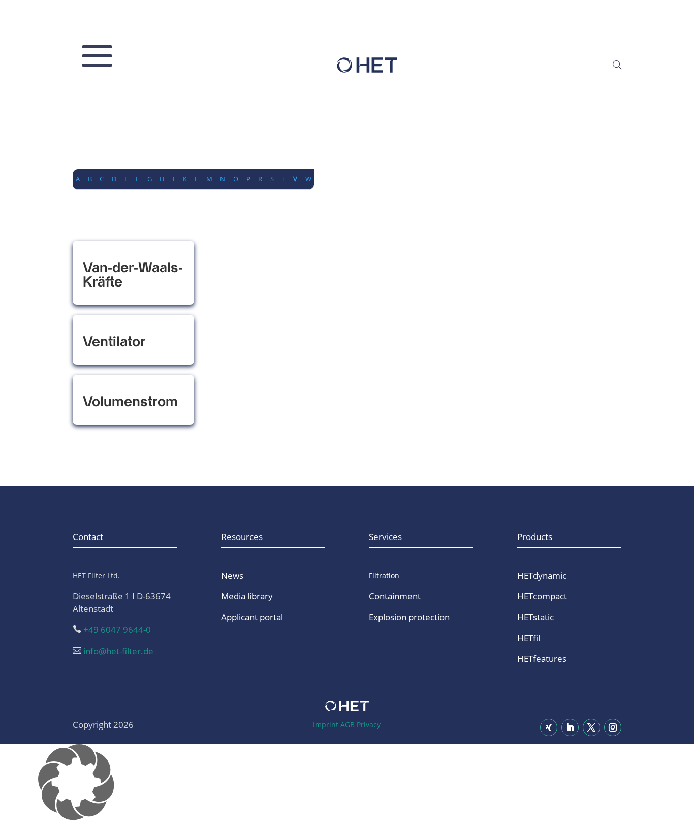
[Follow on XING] (548, 727)
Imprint (325, 725)
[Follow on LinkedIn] (570, 727)
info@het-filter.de (118, 651)
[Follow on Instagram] (612, 727)
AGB (347, 725)
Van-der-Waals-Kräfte (133, 275)
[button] (347, 784)
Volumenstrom (130, 402)
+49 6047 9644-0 (117, 630)
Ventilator (114, 342)
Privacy (369, 725)
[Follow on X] (591, 727)
